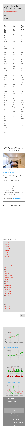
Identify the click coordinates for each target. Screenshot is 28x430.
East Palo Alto (8, 256)
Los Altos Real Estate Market (11, 404)
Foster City (7, 258)
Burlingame (8, 248)
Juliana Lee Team (14, 409)
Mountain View (9, 277)
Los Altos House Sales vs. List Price (12, 365)
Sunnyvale (8, 305)
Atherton (7, 242)
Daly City (7, 254)
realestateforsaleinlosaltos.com (11, 11)
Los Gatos (7, 268)
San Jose (7, 295)
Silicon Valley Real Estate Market (16, 425)
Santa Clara (8, 299)
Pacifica (7, 281)
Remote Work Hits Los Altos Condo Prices (5, 31)
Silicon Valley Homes (19, 422)
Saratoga (7, 301)
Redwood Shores (9, 289)
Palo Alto (7, 283)
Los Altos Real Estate (9, 398)
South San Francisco (10, 303)
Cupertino (7, 252)
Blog (5, 16)
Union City (8, 306)
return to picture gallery (9, 172)
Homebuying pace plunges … (14, 29)
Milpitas (7, 273)
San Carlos (8, 293)
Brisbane (7, 246)
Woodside (7, 308)
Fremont (7, 260)
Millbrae (7, 271)
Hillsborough (8, 262)
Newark (7, 279)
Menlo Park (8, 269)
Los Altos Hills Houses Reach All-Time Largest (22, 31)
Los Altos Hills (8, 266)
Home (6, 19)
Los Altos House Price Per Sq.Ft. (11, 347)
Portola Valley (8, 285)
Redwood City (8, 287)
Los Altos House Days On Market (12, 382)
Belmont (7, 244)
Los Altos (7, 264)
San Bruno (8, 291)
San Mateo (8, 297)
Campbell (7, 250)
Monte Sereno (8, 275)
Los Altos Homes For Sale (10, 401)
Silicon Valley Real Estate (18, 419)
